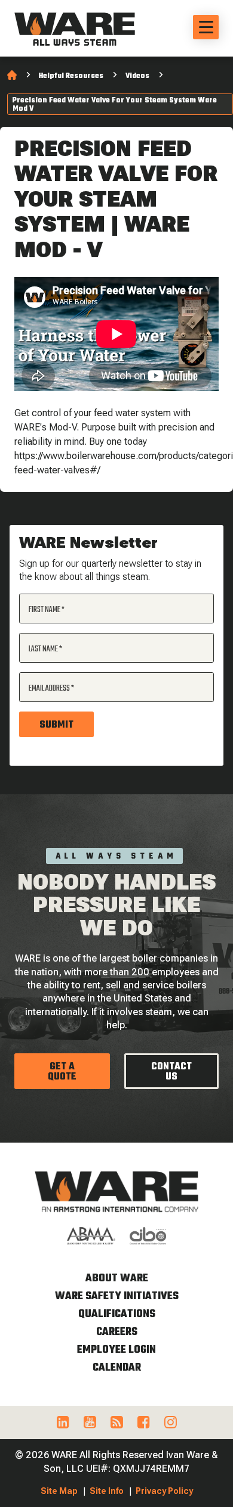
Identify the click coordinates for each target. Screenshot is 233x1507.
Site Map (59, 1491)
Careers (116, 1332)
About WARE (116, 1278)
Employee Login (116, 1350)
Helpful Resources (71, 76)
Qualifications (116, 1314)
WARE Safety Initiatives (117, 1296)
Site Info (107, 1491)
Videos (137, 76)
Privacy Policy (164, 1491)
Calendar (117, 1368)
